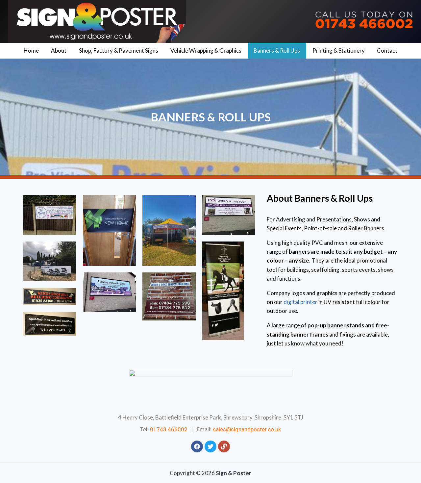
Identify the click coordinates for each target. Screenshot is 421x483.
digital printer (300, 301)
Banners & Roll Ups (277, 50)
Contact (387, 50)
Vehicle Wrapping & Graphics (205, 50)
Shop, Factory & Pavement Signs (118, 50)
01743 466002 (168, 429)
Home (31, 50)
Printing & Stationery (338, 50)
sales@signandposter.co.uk (247, 429)
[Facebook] (197, 446)
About (58, 50)
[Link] (224, 446)
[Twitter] (210, 446)
